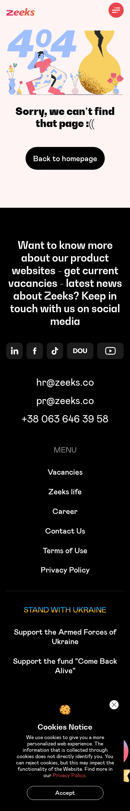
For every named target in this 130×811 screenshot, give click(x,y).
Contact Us (65, 530)
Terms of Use (65, 550)
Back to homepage (65, 158)
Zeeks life (65, 491)
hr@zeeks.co (65, 382)
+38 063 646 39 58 (65, 419)
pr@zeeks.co (65, 400)
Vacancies (65, 471)
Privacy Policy (65, 569)
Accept (65, 793)
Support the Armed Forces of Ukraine (65, 636)
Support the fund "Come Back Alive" (65, 666)
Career (65, 511)
